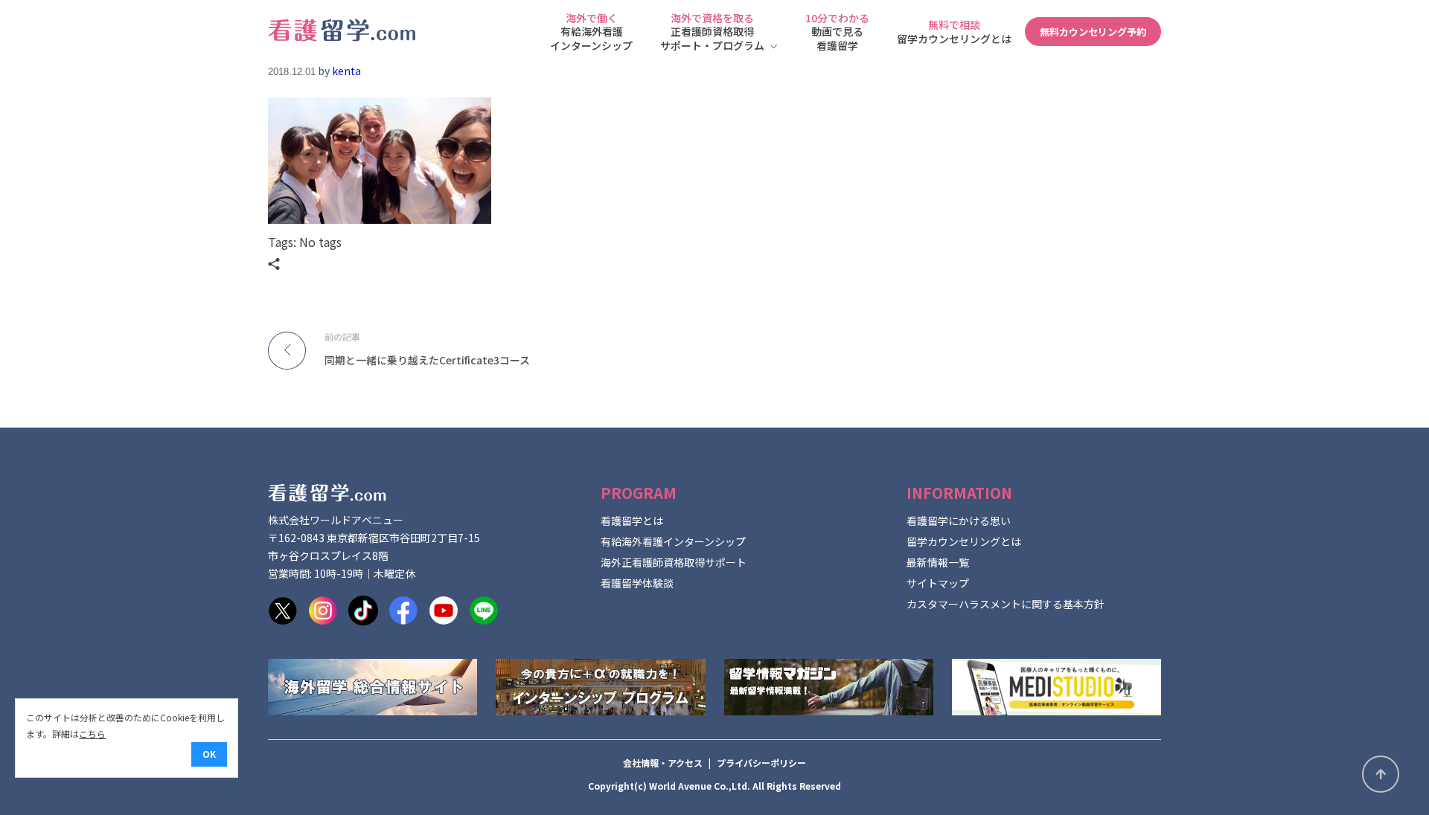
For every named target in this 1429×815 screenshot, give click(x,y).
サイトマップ (938, 583)
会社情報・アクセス (663, 762)
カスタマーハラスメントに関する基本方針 (1005, 603)
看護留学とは (632, 520)
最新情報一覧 (938, 562)
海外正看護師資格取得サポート (674, 562)
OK (209, 753)
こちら (92, 733)
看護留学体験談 (637, 583)
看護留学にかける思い (959, 520)
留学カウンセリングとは (964, 541)
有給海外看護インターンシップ (673, 541)
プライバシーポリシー (761, 762)
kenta (346, 70)
